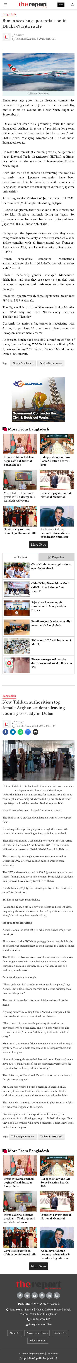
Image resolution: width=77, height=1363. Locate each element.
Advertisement (37, 1340)
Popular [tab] (57, 557)
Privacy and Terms (37, 1333)
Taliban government (22, 1137)
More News (38, 545)
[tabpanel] (38, 617)
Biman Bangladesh (23, 363)
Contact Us (60, 1333)
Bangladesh (9, 14)
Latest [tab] (22, 557)
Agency (20, 35)
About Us (14, 1333)
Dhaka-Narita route (51, 363)
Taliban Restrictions (51, 1137)
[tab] (20, 557)
